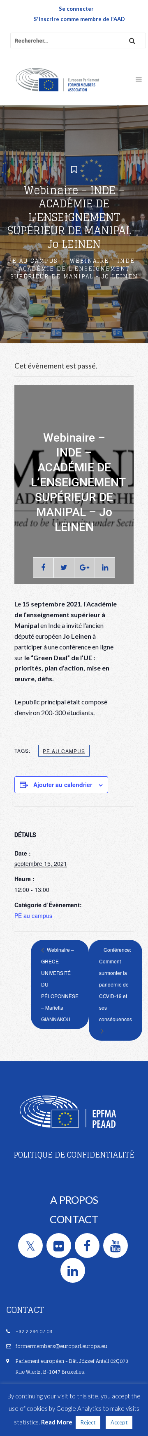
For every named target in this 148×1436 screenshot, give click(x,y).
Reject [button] (88, 1422)
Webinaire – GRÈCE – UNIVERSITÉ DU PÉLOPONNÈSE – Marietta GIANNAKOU (60, 984)
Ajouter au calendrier (62, 784)
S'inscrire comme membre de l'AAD (79, 19)
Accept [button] (119, 1422)
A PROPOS (74, 1199)
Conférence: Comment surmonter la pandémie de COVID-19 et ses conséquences (115, 984)
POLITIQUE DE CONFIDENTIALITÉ (74, 1154)
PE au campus (33, 261)
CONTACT (74, 1219)
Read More (56, 1422)
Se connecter (76, 8)
